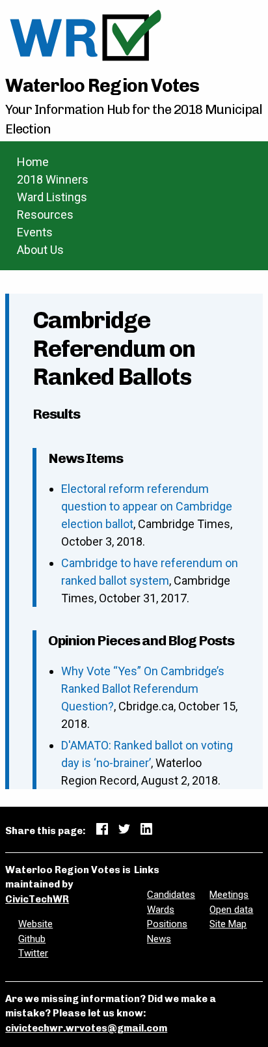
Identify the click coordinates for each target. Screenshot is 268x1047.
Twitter (33, 953)
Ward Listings (52, 197)
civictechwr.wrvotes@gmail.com (86, 1028)
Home (33, 162)
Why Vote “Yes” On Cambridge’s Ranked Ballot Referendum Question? (142, 688)
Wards (160, 909)
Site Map (228, 924)
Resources (45, 214)
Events (35, 232)
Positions (167, 924)
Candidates (171, 894)
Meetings (228, 894)
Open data (231, 909)
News (159, 939)
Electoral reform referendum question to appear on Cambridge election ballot (146, 506)
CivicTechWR (37, 899)
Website (35, 924)
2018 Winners (52, 179)
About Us (40, 250)
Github (32, 939)
